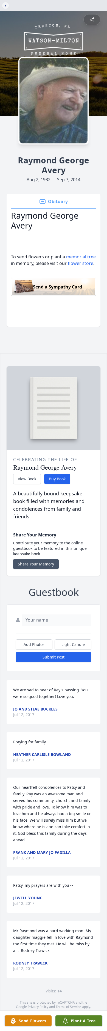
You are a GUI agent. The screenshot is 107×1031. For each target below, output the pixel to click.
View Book (27, 478)
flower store (80, 263)
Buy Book (57, 478)
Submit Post (53, 657)
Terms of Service (68, 1006)
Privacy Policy (38, 1006)
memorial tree (81, 257)
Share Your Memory (36, 564)
